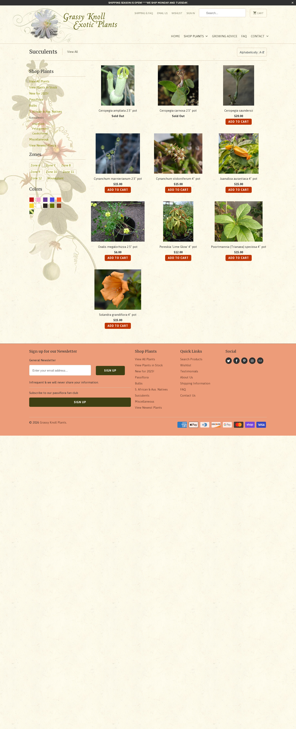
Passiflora (142, 377)
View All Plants (145, 359)
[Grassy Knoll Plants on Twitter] (229, 360)
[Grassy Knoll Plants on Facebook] (236, 360)
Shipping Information (195, 383)
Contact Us (188, 395)
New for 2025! (144, 371)
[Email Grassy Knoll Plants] (260, 360)
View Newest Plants (148, 407)
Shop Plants (194, 36)
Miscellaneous (144, 401)
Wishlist (177, 13)
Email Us (162, 13)
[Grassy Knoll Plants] (69, 26)
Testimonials (189, 371)
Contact (258, 36)
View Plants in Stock (149, 365)
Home (175, 36)
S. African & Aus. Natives (151, 389)
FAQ (244, 36)
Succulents (43, 51)
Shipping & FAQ (144, 13)
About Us (186, 377)
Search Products (191, 359)
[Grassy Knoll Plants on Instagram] (252, 360)
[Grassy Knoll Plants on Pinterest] (244, 360)
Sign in (190, 13)
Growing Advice (224, 36)
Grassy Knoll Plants (53, 422)
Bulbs (139, 383)
